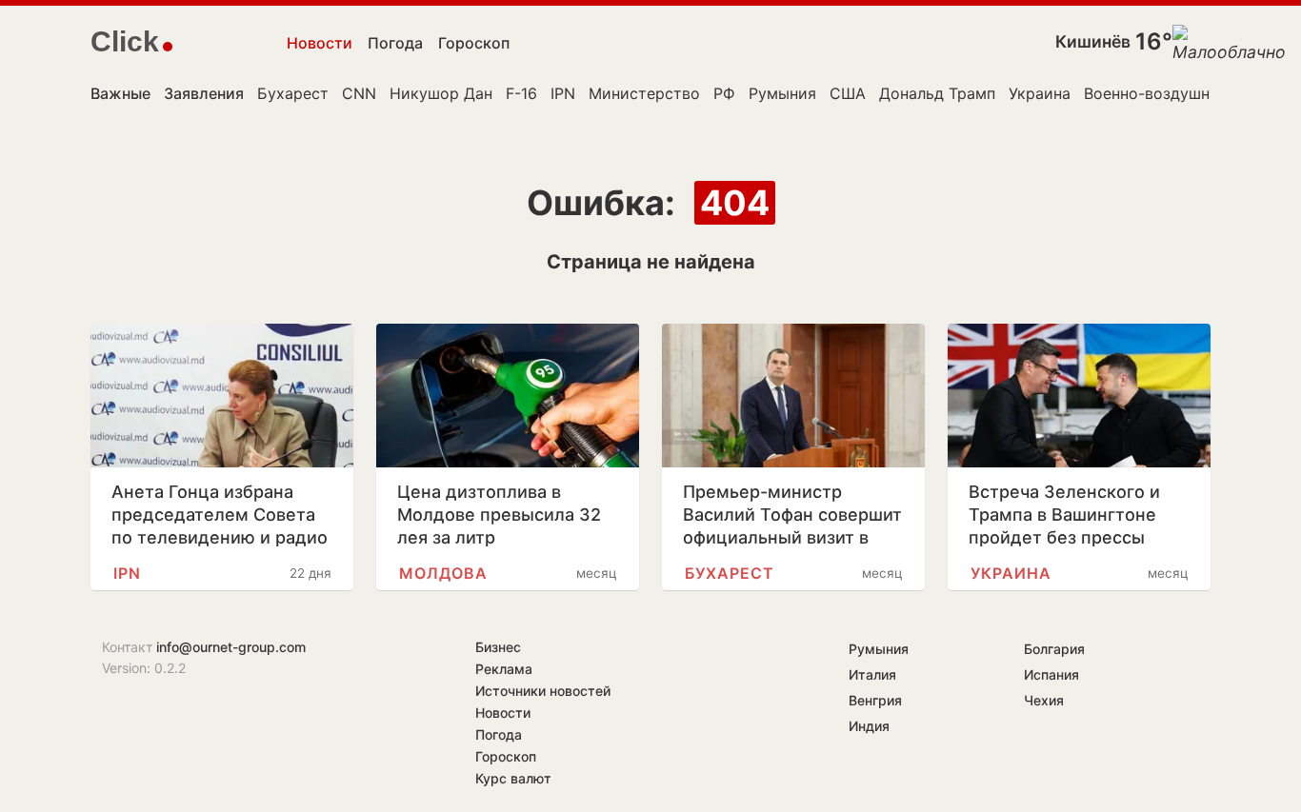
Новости (319, 42)
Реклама (503, 669)
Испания (1051, 674)
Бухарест (293, 93)
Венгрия (875, 700)
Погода (395, 42)
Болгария (1054, 649)
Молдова (443, 573)
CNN (359, 93)
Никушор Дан (441, 93)
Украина (1040, 93)
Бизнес (498, 647)
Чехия (1044, 700)
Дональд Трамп (937, 93)
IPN (562, 93)
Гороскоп (474, 42)
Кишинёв (1093, 41)
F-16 (521, 93)
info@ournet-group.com (231, 647)
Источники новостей (542, 691)
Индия (869, 726)
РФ (724, 93)
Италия (872, 674)
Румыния (782, 93)
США (848, 93)
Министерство (644, 93)
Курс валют (513, 778)
